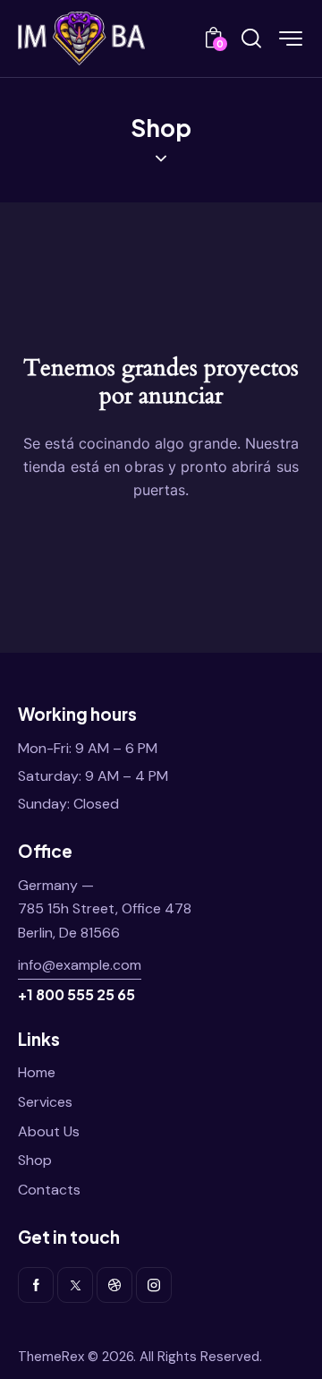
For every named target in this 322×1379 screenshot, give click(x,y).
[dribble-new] (114, 1285)
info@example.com (79, 964)
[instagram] (154, 1285)
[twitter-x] (75, 1285)
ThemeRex (51, 1357)
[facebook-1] (36, 1285)
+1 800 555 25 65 (76, 995)
